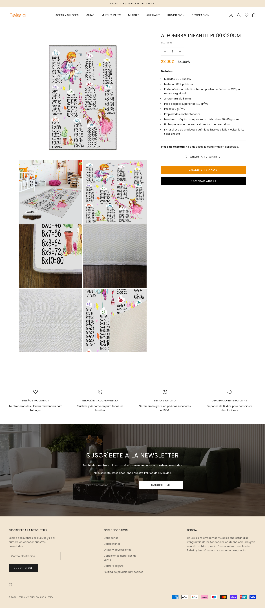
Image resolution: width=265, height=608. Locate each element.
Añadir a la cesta (203, 170)
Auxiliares (153, 15)
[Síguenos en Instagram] (10, 584)
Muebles (133, 15)
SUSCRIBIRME (161, 485)
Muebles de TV (111, 15)
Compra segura (113, 566)
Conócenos (111, 538)
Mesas (90, 15)
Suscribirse (23, 568)
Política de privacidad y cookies (123, 572)
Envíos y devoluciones (117, 550)
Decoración (200, 15)
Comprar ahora (204, 181)
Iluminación (175, 15)
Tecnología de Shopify (40, 597)
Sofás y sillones (67, 15)
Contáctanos (112, 544)
